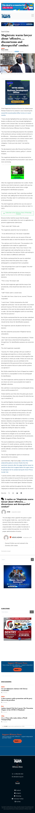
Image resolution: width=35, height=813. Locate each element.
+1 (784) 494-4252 (18, 774)
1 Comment (5, 692)
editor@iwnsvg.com (18, 776)
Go (31, 612)
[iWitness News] (17, 760)
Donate (17, 669)
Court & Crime (5, 31)
